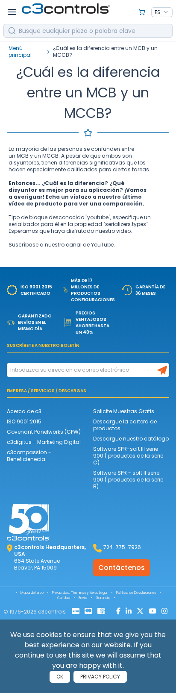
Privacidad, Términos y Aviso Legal (80, 592)
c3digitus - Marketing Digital (44, 442)
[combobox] (162, 12)
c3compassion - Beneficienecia (29, 456)
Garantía (103, 598)
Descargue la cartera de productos (125, 425)
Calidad (63, 598)
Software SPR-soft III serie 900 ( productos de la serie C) (128, 455)
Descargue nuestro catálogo (131, 438)
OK (59, 676)
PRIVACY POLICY (100, 676)
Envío (83, 598)
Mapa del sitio (32, 592)
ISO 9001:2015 (24, 421)
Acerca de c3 (24, 411)
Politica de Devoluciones (136, 592)
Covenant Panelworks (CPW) (44, 431)
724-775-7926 (122, 547)
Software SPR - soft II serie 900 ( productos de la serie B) (128, 479)
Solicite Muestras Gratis (123, 411)
